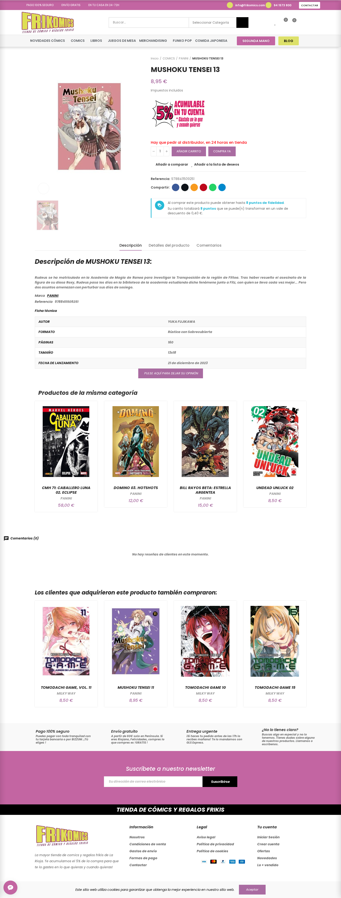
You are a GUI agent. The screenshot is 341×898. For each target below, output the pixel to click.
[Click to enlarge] (43, 188)
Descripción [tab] (130, 245)
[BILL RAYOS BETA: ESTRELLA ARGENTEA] (205, 441)
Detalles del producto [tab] (169, 245)
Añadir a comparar (172, 164)
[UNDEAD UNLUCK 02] (275, 441)
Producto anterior (291, 58)
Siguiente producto (302, 58)
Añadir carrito (189, 151)
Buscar (242, 22)
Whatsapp (212, 187)
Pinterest (203, 187)
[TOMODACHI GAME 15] (275, 641)
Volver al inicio (297, 58)
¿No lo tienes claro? (280, 729)
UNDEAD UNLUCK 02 (274, 487)
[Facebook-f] (308, 41)
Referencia (43, 301)
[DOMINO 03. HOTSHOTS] (135, 441)
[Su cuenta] (302, 22)
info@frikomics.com (250, 5)
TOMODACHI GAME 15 (275, 687)
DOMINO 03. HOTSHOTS (136, 487)
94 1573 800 (282, 5)
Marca (40, 295)
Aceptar (252, 889)
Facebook (175, 187)
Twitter (185, 187)
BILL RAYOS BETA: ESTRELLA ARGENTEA (205, 490)
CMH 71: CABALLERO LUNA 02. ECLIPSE (66, 490)
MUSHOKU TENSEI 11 (136, 687)
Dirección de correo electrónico (194, 187)
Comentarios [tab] (209, 245)
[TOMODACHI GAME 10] (205, 641)
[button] (38, 5)
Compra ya (222, 151)
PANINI (52, 295)
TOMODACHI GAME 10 (205, 687)
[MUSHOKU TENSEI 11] (135, 641)
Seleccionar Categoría (211, 22)
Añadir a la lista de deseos (216, 164)
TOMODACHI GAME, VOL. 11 (66, 687)
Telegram (222, 187)
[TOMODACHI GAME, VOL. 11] (66, 641)
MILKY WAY (66, 693)
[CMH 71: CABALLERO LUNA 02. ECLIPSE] (66, 441)
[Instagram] (317, 41)
